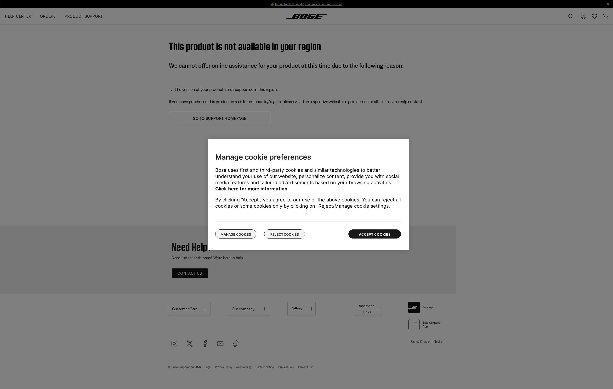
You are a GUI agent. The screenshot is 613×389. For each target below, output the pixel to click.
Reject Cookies (284, 234)
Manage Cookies (236, 234)
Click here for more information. (252, 189)
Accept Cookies (375, 234)
